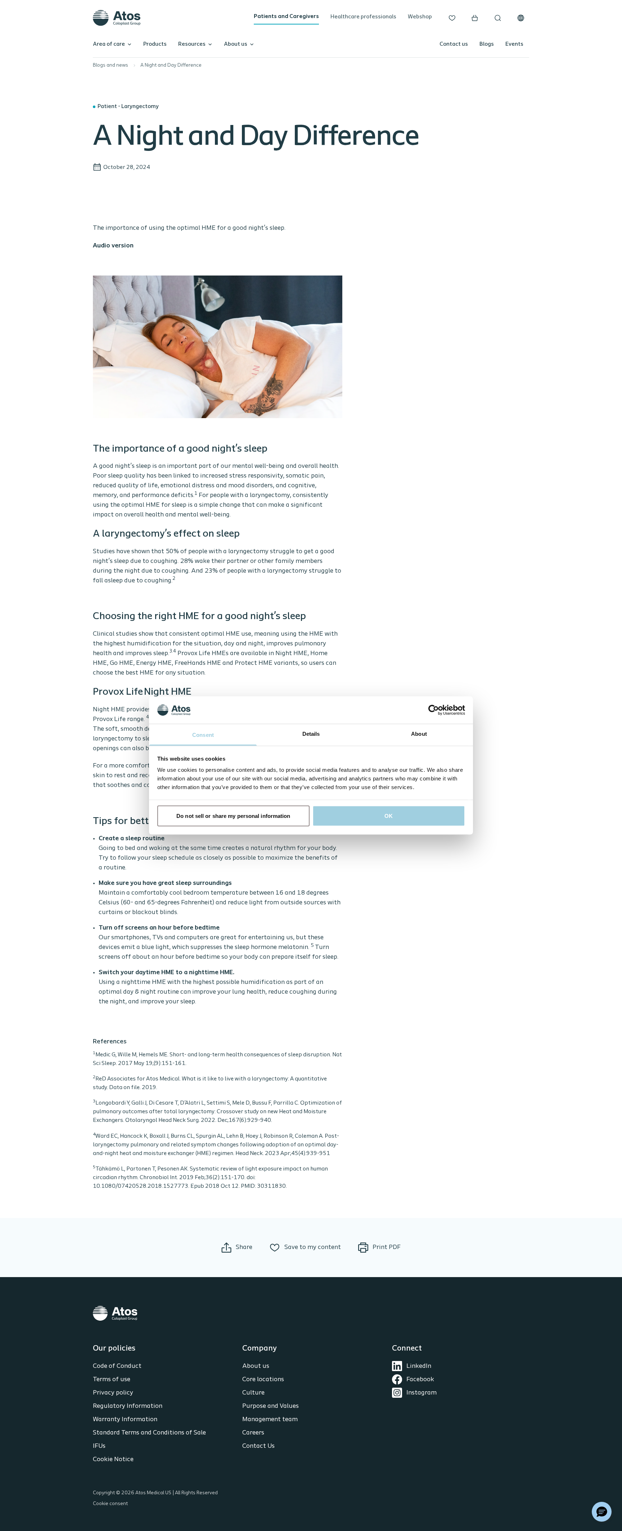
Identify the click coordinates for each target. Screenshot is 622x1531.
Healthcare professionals (363, 17)
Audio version (113, 246)
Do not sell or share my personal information (233, 815)
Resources (192, 44)
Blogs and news (110, 65)
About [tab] (419, 734)
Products (155, 44)
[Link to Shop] (474, 18)
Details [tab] (311, 734)
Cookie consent (110, 1504)
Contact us (454, 44)
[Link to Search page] (497, 18)
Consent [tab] (203, 735)
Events (514, 44)
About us (235, 44)
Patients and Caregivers (286, 16)
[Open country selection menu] (520, 18)
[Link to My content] (452, 18)
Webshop (420, 17)
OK (388, 815)
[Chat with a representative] (602, 1512)
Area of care (109, 44)
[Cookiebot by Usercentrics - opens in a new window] (433, 709)
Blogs (486, 44)
